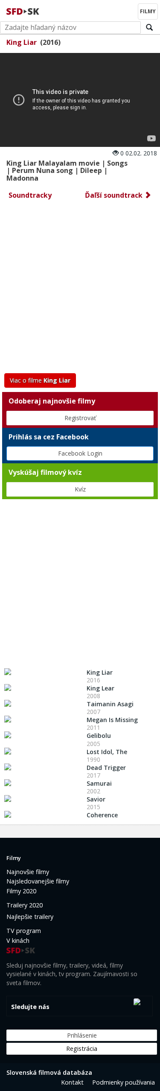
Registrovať (80, 418)
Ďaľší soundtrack (114, 195)
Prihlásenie (82, 1035)
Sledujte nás (30, 1007)
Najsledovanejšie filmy (37, 881)
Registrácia (81, 1048)
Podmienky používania (123, 1082)
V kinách (17, 940)
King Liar (21, 42)
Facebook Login (80, 453)
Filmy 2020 (21, 891)
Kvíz (80, 489)
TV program (23, 931)
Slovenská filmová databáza (49, 1072)
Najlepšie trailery (29, 917)
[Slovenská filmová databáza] (23, 10)
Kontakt (72, 1082)
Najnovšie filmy (27, 872)
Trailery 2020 (24, 905)
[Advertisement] (80, 289)
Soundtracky (30, 195)
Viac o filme (40, 380)
